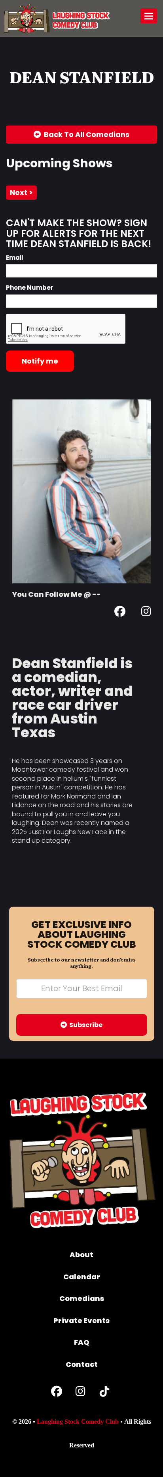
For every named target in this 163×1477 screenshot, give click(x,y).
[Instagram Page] (146, 613)
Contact (82, 1364)
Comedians (81, 1298)
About (81, 1255)
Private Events (81, 1320)
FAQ (81, 1342)
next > (21, 192)
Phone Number (29, 287)
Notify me (40, 361)
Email (14, 257)
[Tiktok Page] (104, 1393)
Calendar (81, 1277)
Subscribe (84, 1024)
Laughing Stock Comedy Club (78, 1421)
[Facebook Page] (119, 613)
